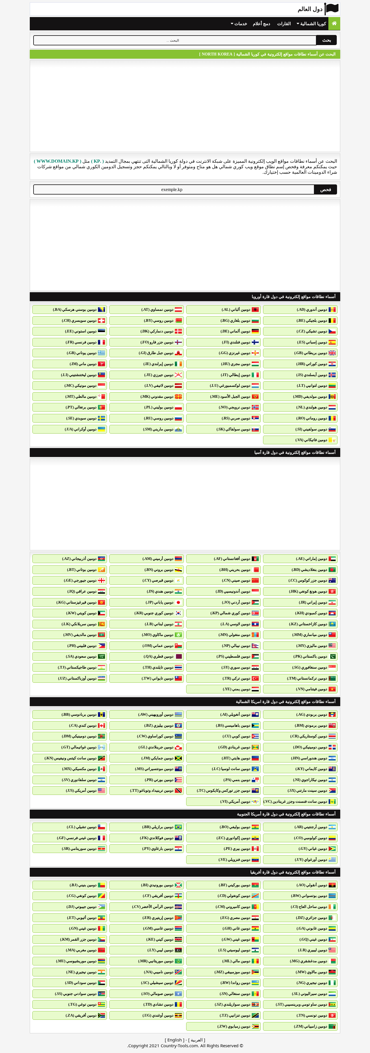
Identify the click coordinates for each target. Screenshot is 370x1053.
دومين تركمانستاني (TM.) (307, 678)
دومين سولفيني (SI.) (311, 429)
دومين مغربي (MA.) (81, 950)
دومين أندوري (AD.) (312, 309)
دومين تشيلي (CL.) (82, 827)
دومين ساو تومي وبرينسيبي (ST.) (301, 1004)
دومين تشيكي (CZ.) (312, 331)
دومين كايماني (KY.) (311, 769)
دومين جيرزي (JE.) (158, 375)
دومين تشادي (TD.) (158, 1004)
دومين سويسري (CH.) (79, 320)
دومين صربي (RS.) (236, 418)
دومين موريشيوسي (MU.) (76, 961)
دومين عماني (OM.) (158, 645)
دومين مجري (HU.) (235, 364)
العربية (197, 1040)
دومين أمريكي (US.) (81, 790)
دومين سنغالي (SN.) (235, 993)
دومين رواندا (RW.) (235, 982)
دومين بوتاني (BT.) (82, 569)
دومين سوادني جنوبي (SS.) (76, 993)
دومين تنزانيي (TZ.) (235, 1015)
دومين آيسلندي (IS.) (311, 375)
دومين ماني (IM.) (83, 364)
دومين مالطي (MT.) (81, 396)
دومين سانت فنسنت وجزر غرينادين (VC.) (295, 801)
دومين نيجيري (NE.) (81, 972)
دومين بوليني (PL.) (158, 407)
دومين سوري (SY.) (235, 667)
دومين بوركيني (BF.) (234, 885)
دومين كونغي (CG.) (82, 895)
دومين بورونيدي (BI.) (157, 885)
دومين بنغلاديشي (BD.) (309, 569)
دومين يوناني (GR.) (82, 353)
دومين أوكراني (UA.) (81, 429)
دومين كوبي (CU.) (236, 736)
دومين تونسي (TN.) (312, 1015)
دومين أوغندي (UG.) (158, 1015)
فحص (325, 189)
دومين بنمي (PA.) (236, 780)
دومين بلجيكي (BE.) (312, 320)
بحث (326, 40)
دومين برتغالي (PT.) (81, 407)
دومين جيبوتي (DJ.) (81, 906)
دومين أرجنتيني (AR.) (311, 827)
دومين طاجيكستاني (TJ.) (77, 667)
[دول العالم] (334, 23)
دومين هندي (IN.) (160, 591)
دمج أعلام (261, 23)
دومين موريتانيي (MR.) (155, 961)
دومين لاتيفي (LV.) (159, 385)
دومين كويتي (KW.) (81, 613)
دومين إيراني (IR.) (313, 602)
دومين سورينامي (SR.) (79, 848)
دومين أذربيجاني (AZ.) (79, 558)
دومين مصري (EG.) (235, 917)
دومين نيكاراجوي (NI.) (310, 780)
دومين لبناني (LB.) (159, 624)
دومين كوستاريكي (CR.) (308, 736)
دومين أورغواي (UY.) (311, 859)
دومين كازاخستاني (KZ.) (308, 624)
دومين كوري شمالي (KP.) (230, 613)
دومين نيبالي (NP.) (236, 645)
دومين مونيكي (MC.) (80, 385)
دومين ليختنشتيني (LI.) (79, 375)
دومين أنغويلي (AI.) (235, 714)
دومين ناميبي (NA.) (158, 972)
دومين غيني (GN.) (83, 928)
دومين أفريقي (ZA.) (81, 1015)
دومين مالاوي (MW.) (311, 972)
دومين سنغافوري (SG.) (309, 667)
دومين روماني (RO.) (311, 418)
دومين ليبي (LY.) (160, 950)
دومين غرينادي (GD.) (234, 747)
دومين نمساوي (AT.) (157, 309)
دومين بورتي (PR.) (159, 780)
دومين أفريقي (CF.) (158, 895)
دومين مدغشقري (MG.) (308, 961)
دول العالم (310, 9)
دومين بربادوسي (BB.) (79, 714)
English (174, 1040)
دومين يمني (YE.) (236, 689)
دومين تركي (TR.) (236, 678)
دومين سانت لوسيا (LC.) (231, 769)
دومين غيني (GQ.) (313, 939)
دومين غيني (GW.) (236, 939)
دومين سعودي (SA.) (81, 656)
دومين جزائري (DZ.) (311, 917)
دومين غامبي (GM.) (158, 928)
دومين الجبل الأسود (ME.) (230, 396)
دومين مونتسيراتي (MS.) (154, 769)
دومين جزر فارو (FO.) (156, 342)
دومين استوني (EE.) (81, 331)
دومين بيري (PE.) (237, 848)
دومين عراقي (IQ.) (82, 591)
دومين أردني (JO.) (236, 602)
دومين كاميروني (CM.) (233, 906)
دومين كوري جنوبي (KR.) (153, 613)
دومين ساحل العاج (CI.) (309, 906)
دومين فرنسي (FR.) (81, 342)
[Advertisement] (185, 106)
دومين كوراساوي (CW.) (155, 736)
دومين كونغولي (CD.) (234, 895)
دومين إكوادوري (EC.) (233, 838)
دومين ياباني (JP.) (159, 602)
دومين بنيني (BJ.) (83, 885)
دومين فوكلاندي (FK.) (156, 838)
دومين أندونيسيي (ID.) (233, 591)
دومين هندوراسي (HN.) (309, 758)
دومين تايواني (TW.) (157, 678)
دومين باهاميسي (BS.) (233, 725)
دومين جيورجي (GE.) (80, 580)
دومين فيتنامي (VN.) (311, 689)
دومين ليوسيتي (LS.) (234, 950)
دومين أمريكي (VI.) (235, 801)
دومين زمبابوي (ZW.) (233, 1026)
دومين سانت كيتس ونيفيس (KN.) (71, 758)
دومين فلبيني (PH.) (82, 645)
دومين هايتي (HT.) (236, 758)
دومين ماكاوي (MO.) (157, 634)
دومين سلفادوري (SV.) (79, 780)
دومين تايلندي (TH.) (158, 667)
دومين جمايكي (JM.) (157, 758)
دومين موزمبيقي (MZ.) (232, 972)
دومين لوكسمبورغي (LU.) (230, 385)
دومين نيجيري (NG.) (312, 982)
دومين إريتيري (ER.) (158, 917)
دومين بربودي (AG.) (311, 714)
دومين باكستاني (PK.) (310, 656)
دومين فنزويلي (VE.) (234, 859)
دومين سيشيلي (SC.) (157, 982)
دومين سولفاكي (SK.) (233, 429)
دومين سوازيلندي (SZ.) (232, 1004)
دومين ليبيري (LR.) (312, 950)
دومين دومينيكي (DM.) (79, 736)
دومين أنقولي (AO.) (312, 885)
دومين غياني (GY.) (313, 848)
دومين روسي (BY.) (158, 320)
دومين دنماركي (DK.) (156, 331)
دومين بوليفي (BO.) (235, 827)
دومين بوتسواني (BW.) (309, 895)
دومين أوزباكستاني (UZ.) (77, 678)
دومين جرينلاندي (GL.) (155, 747)
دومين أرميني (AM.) (158, 558)
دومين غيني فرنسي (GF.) (77, 838)
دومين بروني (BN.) (159, 569)
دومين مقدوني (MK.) (156, 396)
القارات (284, 23)
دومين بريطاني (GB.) (310, 353)
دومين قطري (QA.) (158, 656)
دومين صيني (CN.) (236, 580)
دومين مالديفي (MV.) (80, 634)
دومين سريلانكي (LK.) (79, 624)
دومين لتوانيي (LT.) (312, 385)
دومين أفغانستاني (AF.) (232, 558)
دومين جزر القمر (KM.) (78, 939)
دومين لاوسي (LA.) (235, 624)
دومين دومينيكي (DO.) (310, 747)
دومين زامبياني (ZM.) (310, 1026)
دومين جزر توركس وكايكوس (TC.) (223, 790)
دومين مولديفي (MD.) (310, 396)
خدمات (240, 23)
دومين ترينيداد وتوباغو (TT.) (151, 790)
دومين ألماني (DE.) (235, 331)
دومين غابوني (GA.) (312, 928)
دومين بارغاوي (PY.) (157, 848)
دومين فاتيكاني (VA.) (311, 440)
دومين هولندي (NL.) (311, 407)
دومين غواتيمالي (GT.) (79, 747)
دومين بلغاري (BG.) (235, 320)
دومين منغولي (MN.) (234, 634)
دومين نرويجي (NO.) (234, 407)
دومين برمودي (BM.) (311, 725)
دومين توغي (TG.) (82, 1004)
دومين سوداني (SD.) (81, 982)
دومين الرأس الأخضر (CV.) (152, 906)
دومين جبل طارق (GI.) (156, 353)
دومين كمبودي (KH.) (311, 613)
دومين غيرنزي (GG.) (234, 353)
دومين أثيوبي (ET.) (82, 917)
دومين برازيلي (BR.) (157, 827)
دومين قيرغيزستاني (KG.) (76, 602)
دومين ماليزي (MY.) (311, 645)
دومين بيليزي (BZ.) (158, 725)
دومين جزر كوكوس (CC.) (307, 580)
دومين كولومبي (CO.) (310, 838)
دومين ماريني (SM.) (158, 429)
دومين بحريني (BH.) (234, 569)
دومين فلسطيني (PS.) (233, 656)
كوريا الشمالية (312, 23)
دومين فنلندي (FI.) (236, 342)
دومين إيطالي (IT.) (235, 375)
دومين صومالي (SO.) (157, 993)
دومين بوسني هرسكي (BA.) (75, 309)
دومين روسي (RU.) (158, 418)
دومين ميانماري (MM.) (309, 634)
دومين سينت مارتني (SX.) (307, 790)
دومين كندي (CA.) (83, 725)
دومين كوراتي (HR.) (311, 364)
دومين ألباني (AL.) (236, 309)
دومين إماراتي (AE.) (311, 558)
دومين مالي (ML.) (236, 961)
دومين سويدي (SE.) (81, 418)
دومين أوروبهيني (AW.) (155, 714)
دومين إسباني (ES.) (312, 342)
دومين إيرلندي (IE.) (158, 364)
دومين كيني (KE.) (159, 939)
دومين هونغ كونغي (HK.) (308, 591)
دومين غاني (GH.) (236, 928)
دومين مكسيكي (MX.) (79, 769)
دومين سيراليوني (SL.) (309, 993)
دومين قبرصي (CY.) (158, 580)
